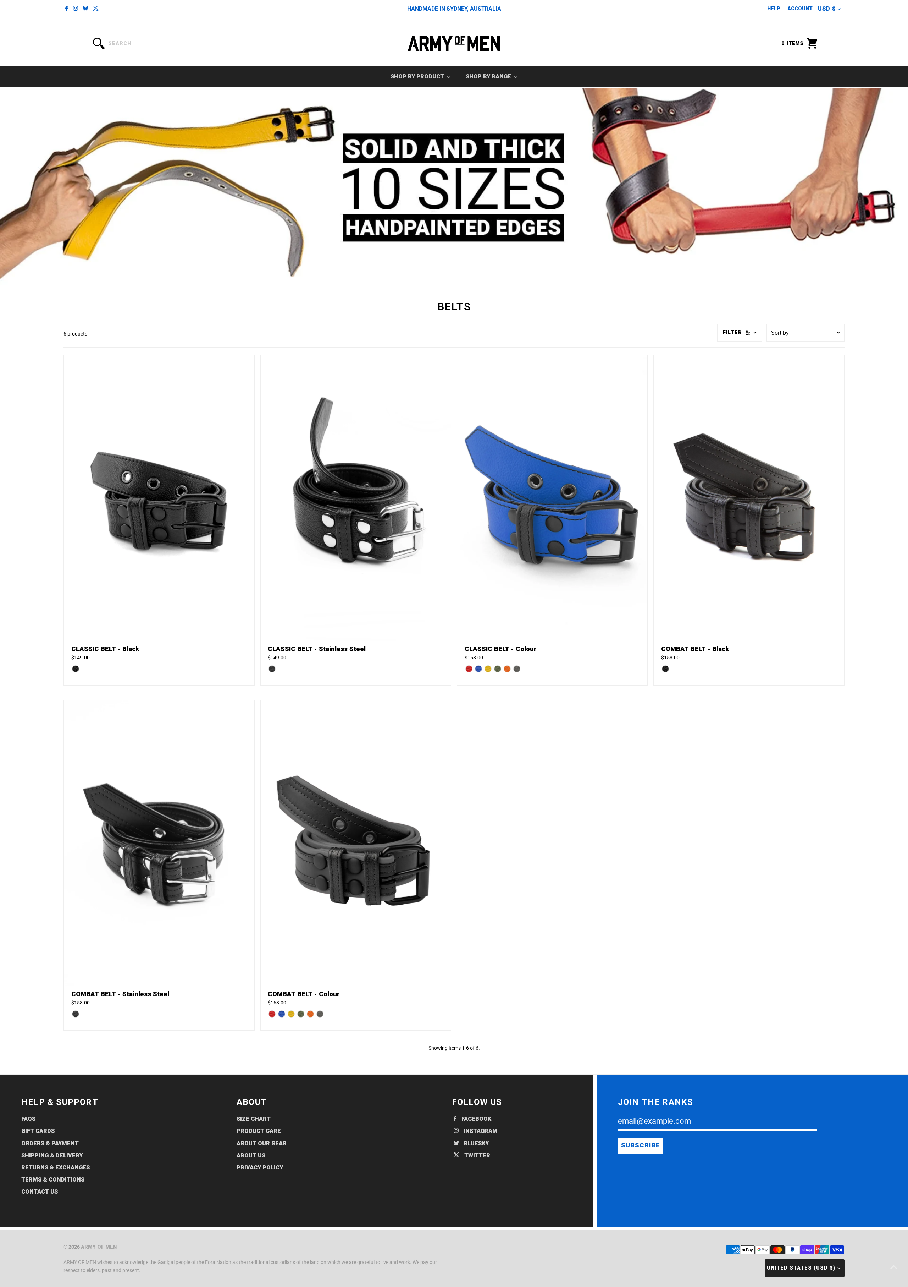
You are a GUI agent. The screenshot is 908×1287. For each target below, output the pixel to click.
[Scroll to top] (894, 1267)
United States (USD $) (801, 1268)
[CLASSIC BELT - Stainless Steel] (356, 498)
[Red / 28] (468, 668)
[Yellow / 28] (488, 668)
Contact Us (39, 1192)
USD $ (827, 9)
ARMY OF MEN (99, 1247)
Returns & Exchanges (55, 1167)
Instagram (480, 1131)
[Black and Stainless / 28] (272, 668)
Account (800, 8)
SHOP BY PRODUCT (418, 76)
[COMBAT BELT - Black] (749, 498)
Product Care (259, 1131)
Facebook (475, 1119)
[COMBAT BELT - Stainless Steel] (159, 843)
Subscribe (640, 1145)
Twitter (476, 1155)
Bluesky (475, 1143)
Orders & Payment (50, 1143)
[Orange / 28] (507, 668)
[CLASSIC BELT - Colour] (552, 498)
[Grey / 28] (516, 668)
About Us (251, 1155)
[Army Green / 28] (497, 668)
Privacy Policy (260, 1167)
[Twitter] (95, 8)
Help (773, 8)
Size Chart (254, 1119)
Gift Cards (38, 1131)
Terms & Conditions (52, 1180)
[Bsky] (85, 8)
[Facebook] (66, 8)
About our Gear (262, 1143)
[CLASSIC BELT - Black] (159, 498)
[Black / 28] (75, 668)
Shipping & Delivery (52, 1155)
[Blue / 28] (478, 668)
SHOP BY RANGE (489, 76)
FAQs (28, 1119)
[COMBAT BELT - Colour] (356, 843)
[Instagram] (75, 8)
